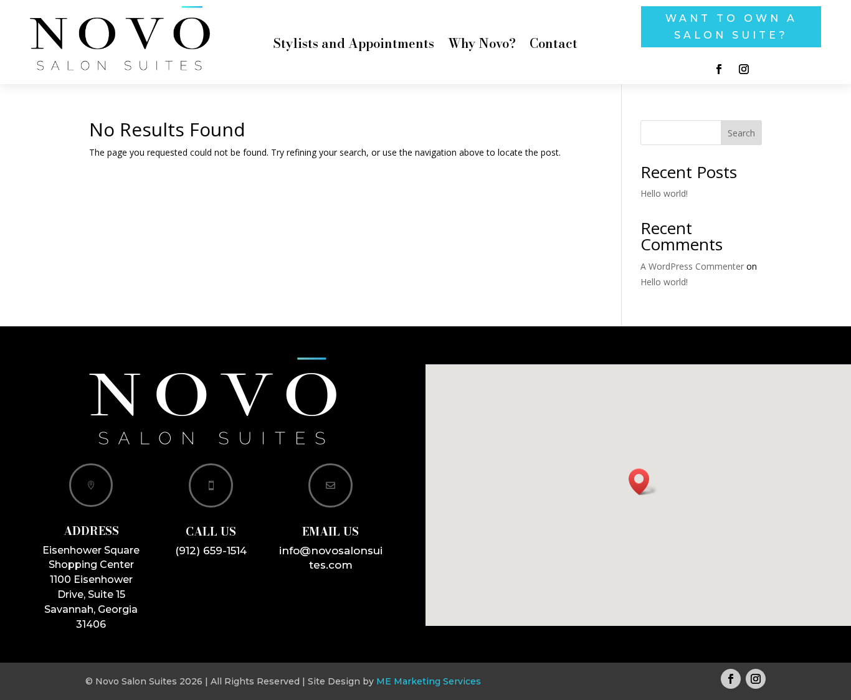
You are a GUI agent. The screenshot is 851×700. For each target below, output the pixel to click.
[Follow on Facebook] (719, 69)
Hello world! (664, 193)
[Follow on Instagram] (744, 69)
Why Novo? (482, 46)
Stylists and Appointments (353, 46)
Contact (554, 46)
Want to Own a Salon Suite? (731, 26)
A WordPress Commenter (692, 266)
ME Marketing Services (428, 681)
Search (741, 133)
